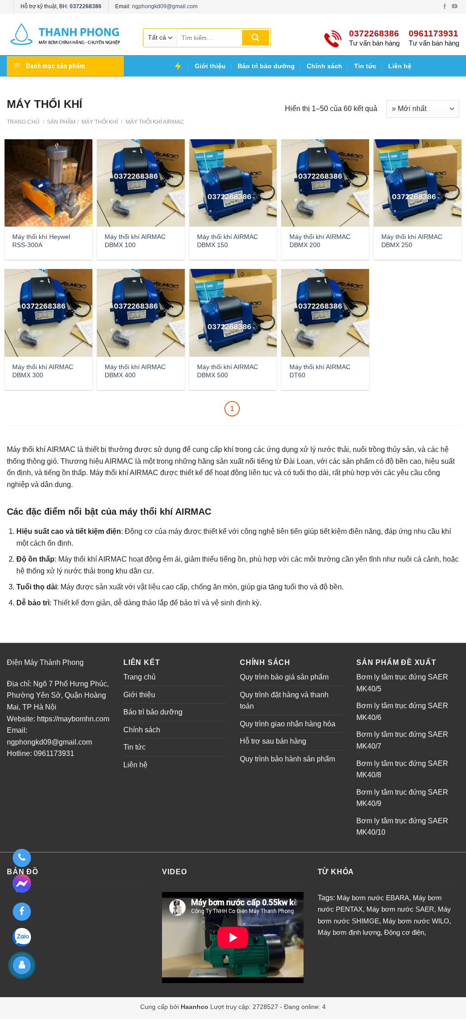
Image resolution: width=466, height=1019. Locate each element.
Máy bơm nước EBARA (373, 898)
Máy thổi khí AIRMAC (154, 122)
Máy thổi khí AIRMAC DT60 (319, 371)
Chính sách (324, 66)
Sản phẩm (61, 122)
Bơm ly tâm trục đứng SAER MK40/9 (402, 798)
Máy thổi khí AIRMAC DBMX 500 (227, 371)
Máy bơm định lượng (349, 932)
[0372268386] (21, 858)
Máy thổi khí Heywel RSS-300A (41, 240)
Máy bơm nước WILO (416, 921)
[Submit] (255, 38)
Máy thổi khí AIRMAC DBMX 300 (42, 371)
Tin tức (365, 66)
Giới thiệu (210, 66)
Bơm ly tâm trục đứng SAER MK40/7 (402, 740)
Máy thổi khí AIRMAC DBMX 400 (135, 371)
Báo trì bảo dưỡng (266, 66)
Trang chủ (23, 122)
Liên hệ (399, 66)
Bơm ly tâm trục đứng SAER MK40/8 (402, 769)
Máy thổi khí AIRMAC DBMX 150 (227, 240)
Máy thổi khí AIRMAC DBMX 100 (135, 240)
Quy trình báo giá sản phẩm (284, 677)
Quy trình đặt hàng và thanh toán (284, 700)
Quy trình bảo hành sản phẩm (287, 759)
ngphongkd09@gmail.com (165, 6)
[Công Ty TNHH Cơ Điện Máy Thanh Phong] (66, 34)
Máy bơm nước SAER (400, 909)
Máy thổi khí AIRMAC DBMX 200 (319, 240)
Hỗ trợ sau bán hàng (273, 741)
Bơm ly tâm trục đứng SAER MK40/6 (402, 711)
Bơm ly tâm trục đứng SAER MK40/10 (402, 826)
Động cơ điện (404, 932)
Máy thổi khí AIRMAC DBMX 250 (411, 240)
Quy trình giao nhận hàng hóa (287, 724)
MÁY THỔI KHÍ (99, 122)
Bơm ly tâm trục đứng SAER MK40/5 (402, 683)
